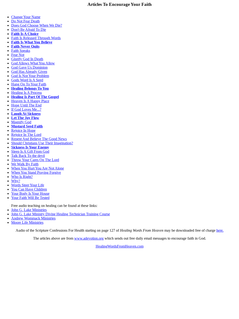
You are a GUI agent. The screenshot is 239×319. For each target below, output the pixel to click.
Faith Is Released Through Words (36, 38)
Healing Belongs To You (30, 88)
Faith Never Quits (25, 46)
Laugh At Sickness (26, 114)
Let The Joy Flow (25, 118)
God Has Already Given (29, 72)
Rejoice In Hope (23, 130)
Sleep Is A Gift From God (30, 151)
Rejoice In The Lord (26, 135)
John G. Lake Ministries (29, 210)
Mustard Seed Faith (27, 126)
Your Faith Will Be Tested (30, 198)
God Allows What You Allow (33, 63)
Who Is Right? (22, 177)
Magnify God (21, 122)
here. (220, 230)
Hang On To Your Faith (28, 84)
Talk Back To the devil (28, 156)
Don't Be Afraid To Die (28, 30)
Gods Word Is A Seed (27, 80)
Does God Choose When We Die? (36, 25)
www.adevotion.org (89, 238)
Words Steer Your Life (27, 185)
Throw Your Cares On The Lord (35, 160)
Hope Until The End (26, 105)
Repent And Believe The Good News (39, 139)
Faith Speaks (20, 51)
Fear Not (17, 55)
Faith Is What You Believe (31, 42)
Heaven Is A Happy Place (30, 101)
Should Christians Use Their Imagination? (42, 143)
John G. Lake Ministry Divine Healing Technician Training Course (60, 214)
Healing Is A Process (26, 93)
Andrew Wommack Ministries (33, 218)
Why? (15, 181)
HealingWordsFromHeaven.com (120, 246)
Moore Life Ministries (27, 222)
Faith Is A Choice (25, 34)
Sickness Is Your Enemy (30, 147)
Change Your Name (25, 17)
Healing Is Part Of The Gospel (35, 97)
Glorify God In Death (27, 59)
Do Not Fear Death (25, 21)
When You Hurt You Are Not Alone (37, 168)
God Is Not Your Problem (30, 76)
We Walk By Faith (25, 164)
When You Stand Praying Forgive (36, 172)
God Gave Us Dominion (29, 67)
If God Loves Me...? (26, 109)
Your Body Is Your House (30, 193)
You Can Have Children (29, 189)
